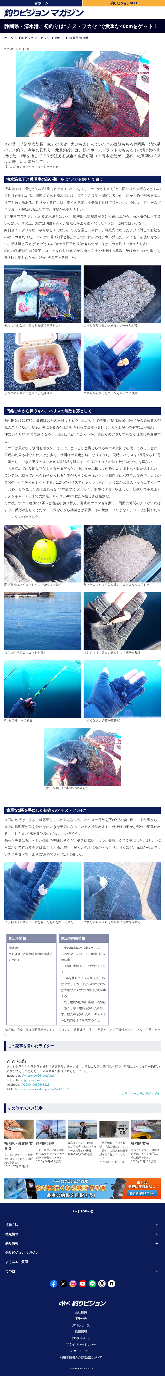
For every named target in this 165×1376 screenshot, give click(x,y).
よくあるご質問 (16, 1262)
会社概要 (81, 1312)
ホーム (43, 3)
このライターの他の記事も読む (140, 1093)
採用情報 (81, 1331)
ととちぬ (52, 167)
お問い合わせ (81, 1338)
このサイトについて (81, 1351)
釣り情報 (11, 1243)
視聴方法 (11, 1225)
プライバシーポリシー (81, 1344)
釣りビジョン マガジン (34, 38)
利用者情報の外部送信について (81, 1357)
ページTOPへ (81, 1211)
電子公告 (81, 1318)
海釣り (59, 38)
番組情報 (11, 1234)
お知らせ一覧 (81, 1325)
